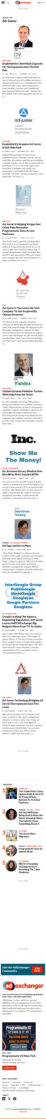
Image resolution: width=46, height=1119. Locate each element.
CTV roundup (24, 861)
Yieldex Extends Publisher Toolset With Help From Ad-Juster (22, 393)
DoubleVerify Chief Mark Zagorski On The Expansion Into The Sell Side (22, 67)
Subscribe (15, 1085)
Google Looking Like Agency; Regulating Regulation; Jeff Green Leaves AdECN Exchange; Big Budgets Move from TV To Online (22, 621)
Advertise (16, 1082)
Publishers (6, 61)
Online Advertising (10, 468)
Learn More (9, 1068)
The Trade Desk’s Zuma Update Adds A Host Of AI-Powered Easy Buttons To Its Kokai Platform (31, 797)
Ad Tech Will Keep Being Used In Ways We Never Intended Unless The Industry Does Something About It (31, 818)
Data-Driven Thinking (19, 543)
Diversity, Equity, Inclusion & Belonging (18, 1090)
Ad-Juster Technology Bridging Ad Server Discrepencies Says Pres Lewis (22, 703)
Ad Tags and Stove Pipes (16, 545)
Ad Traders (9, 550)
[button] (8, 2)
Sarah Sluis (10, 151)
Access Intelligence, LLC (21, 1109)
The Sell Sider (33, 810)
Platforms (6, 141)
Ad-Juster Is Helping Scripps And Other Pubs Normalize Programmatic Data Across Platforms (21, 229)
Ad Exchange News (9, 614)
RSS (23, 1085)
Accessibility (24, 1087)
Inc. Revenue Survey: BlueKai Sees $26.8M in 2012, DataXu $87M (22, 473)
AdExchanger (10, 630)
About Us (6, 1082)
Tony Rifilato (11, 74)
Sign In (40, 2)
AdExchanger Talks (34, 846)
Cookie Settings (34, 1085)
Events (5, 1085)
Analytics (6, 221)
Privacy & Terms (9, 1087)
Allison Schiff (11, 238)
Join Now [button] (37, 969)
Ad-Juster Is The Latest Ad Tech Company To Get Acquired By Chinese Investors (21, 311)
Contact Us (28, 1082)
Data (4, 305)
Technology (23, 789)
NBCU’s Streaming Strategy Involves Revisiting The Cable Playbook (29, 868)
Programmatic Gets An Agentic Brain (30, 850)
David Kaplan (10, 478)
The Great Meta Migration (27, 835)
